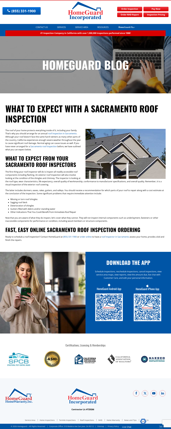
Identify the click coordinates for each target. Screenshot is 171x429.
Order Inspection (129, 9)
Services (61, 27)
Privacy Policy (113, 426)
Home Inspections (47, 420)
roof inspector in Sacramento (115, 236)
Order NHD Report (130, 14)
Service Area (81, 27)
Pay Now (156, 9)
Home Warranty (113, 420)
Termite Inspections (67, 420)
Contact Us (42, 27)
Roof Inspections (87, 420)
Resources (103, 27)
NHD (100, 420)
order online (86, 236)
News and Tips (130, 420)
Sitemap (100, 426)
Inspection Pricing (156, 14)
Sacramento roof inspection (43, 146)
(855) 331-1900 (70, 236)
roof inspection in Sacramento (62, 133)
